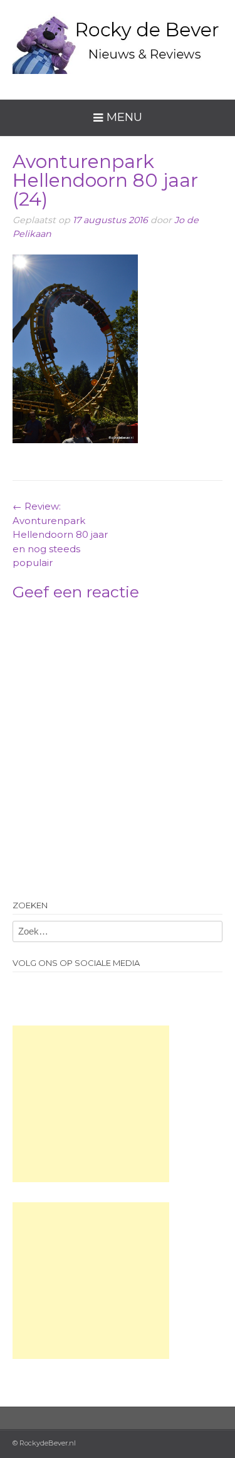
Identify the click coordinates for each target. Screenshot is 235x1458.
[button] (75, 348)
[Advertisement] (91, 1103)
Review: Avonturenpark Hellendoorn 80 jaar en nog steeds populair (60, 534)
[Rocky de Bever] (117, 40)
